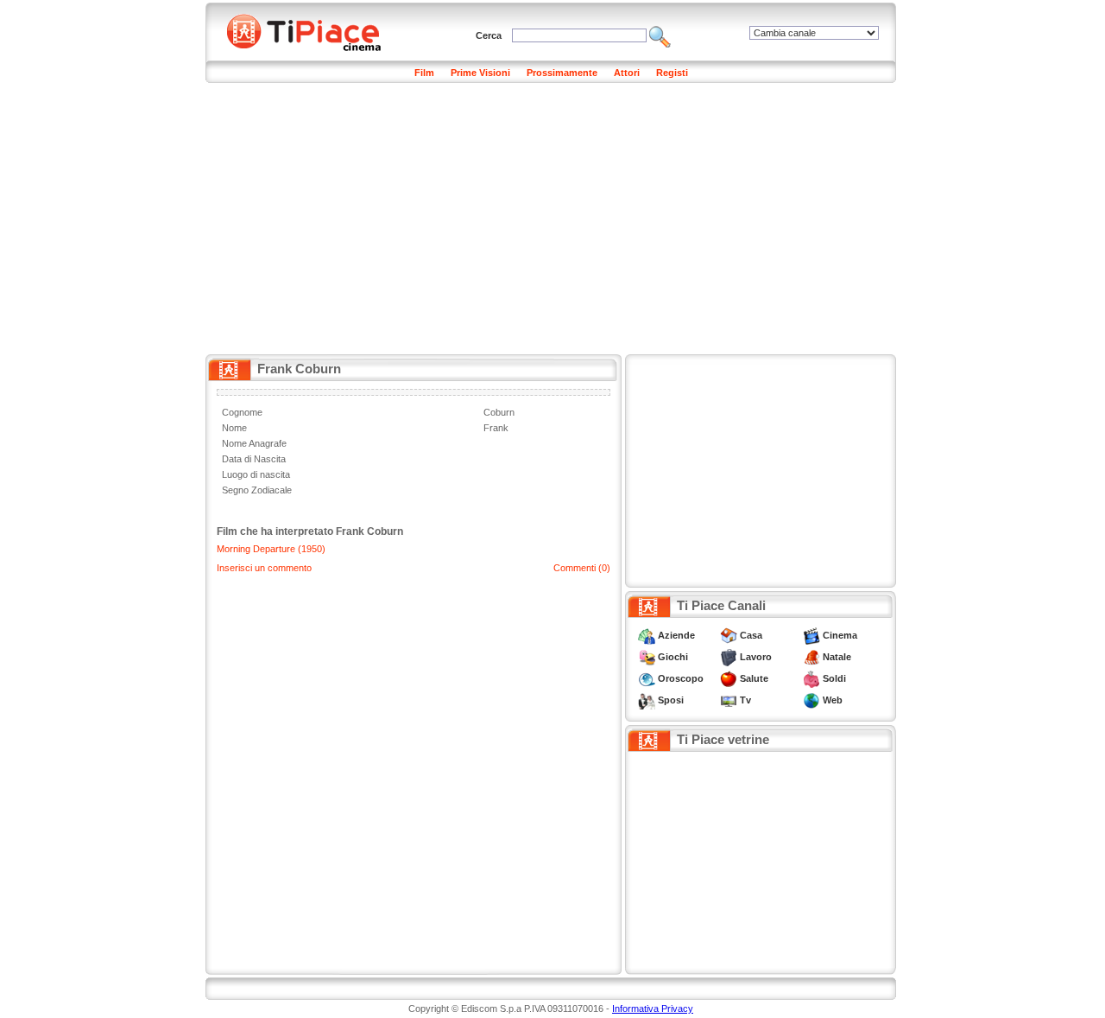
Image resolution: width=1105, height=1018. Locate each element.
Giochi (673, 657)
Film (424, 72)
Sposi (671, 700)
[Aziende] (646, 635)
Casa (751, 635)
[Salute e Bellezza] (728, 678)
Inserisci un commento (264, 568)
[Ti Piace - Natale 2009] (811, 657)
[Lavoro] (728, 657)
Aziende (676, 635)
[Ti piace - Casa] (728, 635)
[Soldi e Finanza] (811, 678)
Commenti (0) (581, 568)
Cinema (840, 635)
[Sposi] (646, 700)
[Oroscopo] (646, 678)
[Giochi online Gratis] (646, 657)
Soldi (834, 678)
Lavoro (756, 657)
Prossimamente (562, 72)
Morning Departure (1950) (271, 549)
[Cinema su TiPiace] (811, 635)
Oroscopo (681, 678)
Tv (745, 700)
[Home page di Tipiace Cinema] (313, 30)
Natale (837, 657)
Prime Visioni (480, 72)
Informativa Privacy (652, 1008)
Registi (672, 72)
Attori (627, 72)
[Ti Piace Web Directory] (811, 700)
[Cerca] (660, 35)
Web (833, 700)
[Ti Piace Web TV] (728, 700)
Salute (754, 678)
